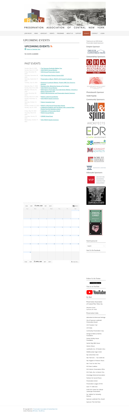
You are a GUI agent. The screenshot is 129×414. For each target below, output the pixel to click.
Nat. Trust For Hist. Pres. (93, 363)
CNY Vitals (89, 328)
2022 (26, 206)
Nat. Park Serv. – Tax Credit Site (95, 357)
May (46, 206)
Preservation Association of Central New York (45, 409)
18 (46, 235)
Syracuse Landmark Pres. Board (95, 399)
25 (46, 244)
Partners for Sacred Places (94, 378)
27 (62, 244)
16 (30, 235)
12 (54, 227)
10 (38, 227)
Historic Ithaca (90, 346)
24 (38, 244)
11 (46, 227)
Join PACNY (28, 33)
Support (78, 33)
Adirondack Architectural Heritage (95, 317)
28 (70, 244)
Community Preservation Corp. (95, 331)
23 (30, 244)
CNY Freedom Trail (91, 325)
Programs (60, 33)
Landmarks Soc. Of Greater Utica (95, 349)
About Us (70, 33)
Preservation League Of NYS (94, 384)
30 (30, 252)
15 (78, 227)
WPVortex (35, 411)
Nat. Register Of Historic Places (95, 360)
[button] (74, 262)
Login (102, 33)
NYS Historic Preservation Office (95, 369)
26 (54, 244)
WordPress (42, 411)
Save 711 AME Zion (91, 386)
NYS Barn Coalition (91, 366)
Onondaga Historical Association (95, 375)
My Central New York (92, 355)
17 (38, 235)
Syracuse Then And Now (93, 402)
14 (70, 227)
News (36, 33)
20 (62, 235)
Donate (86, 33)
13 (62, 227)
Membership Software (36, 202)
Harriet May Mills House (93, 343)
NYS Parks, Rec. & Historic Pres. (95, 372)
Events (52, 33)
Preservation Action (92, 381)
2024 (50, 206)
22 (78, 235)
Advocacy (44, 33)
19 (54, 235)
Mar (31, 206)
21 (70, 235)
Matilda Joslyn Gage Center (94, 352)
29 (78, 244)
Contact (95, 33)
